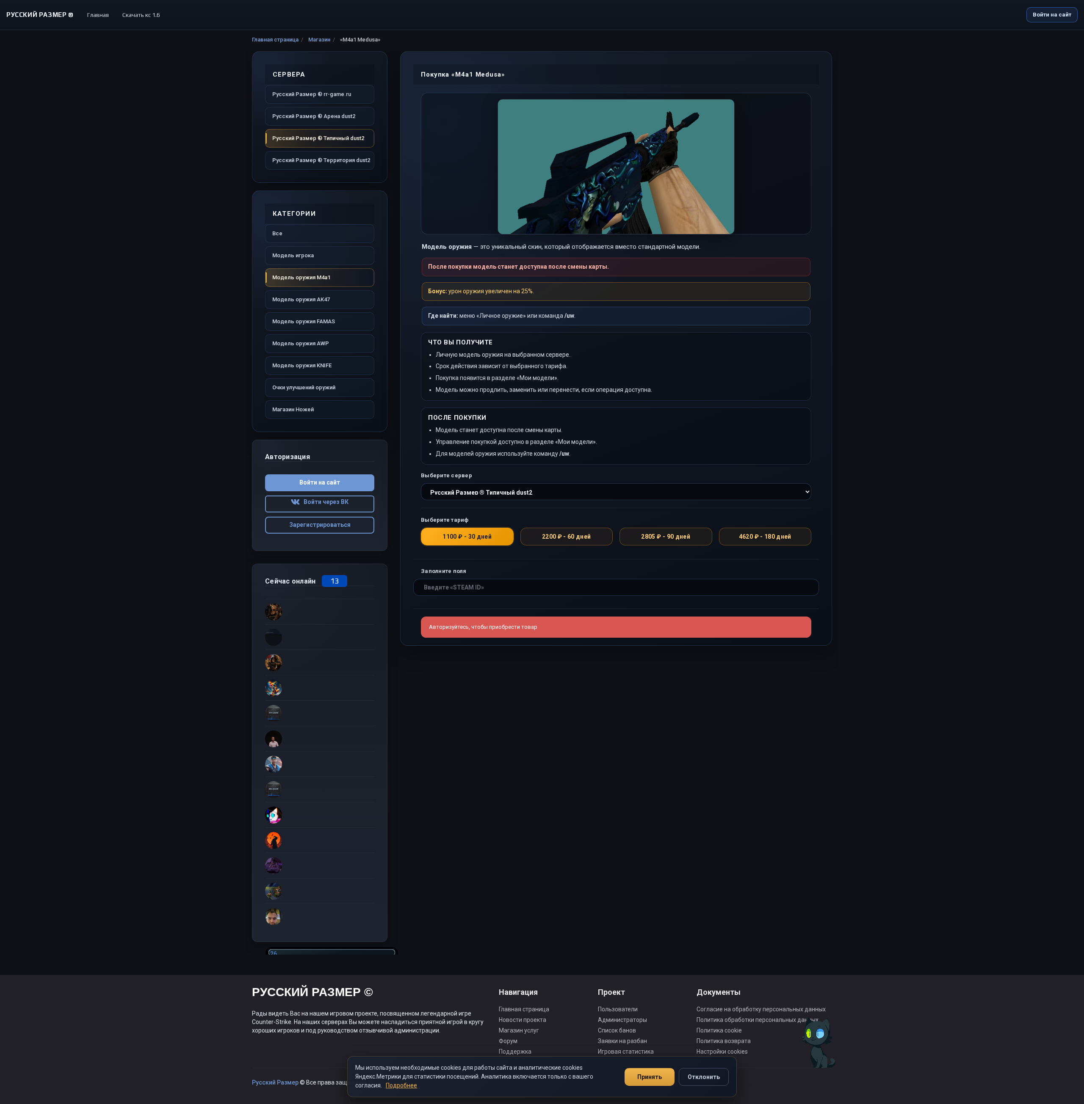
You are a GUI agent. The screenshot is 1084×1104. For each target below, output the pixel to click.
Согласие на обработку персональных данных (761, 1009)
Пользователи (618, 1009)
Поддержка (515, 1051)
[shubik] (319, 763)
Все (277, 233)
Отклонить (704, 1077)
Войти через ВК (324, 501)
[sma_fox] (319, 687)
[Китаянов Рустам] (319, 814)
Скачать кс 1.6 (141, 14)
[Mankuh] (319, 789)
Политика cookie (719, 1030)
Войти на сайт (1052, 14)
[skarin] (319, 890)
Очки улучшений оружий (303, 387)
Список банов (617, 1030)
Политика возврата (724, 1041)
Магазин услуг (519, 1030)
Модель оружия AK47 (301, 299)
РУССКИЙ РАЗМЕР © (312, 993)
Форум (508, 1041)
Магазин (319, 39)
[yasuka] (319, 865)
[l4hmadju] (319, 840)
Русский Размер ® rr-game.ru (311, 94)
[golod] (319, 637)
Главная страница (275, 39)
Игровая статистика (626, 1051)
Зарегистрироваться (320, 524)
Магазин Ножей (293, 409)
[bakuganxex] (319, 738)
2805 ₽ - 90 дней (665, 536)
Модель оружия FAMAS (303, 321)
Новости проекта (522, 1019)
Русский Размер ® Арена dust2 (313, 116)
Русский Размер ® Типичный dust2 (318, 138)
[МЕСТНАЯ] (319, 662)
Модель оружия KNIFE (302, 365)
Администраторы (622, 1019)
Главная (98, 14)
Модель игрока (293, 255)
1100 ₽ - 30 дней (467, 536)
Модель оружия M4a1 (301, 277)
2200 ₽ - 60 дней (566, 536)
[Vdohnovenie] (319, 611)
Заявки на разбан (622, 1041)
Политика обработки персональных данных (758, 1019)
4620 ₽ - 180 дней (765, 536)
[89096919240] (319, 916)
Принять (649, 1077)
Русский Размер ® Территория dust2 (321, 160)
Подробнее (401, 1085)
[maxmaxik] (319, 713)
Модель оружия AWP (300, 343)
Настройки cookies (722, 1051)
